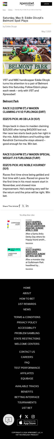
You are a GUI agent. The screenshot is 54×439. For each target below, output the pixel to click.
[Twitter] (23, 206)
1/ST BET (27, 407)
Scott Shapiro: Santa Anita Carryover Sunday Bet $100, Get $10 (35, 252)
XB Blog (10, 9)
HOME (27, 287)
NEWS (27, 309)
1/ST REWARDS (27, 304)
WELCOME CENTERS (27, 344)
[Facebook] (19, 206)
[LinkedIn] (27, 206)
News (4, 9)
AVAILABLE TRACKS (27, 386)
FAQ (27, 362)
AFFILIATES (27, 373)
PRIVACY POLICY (27, 322)
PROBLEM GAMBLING (27, 333)
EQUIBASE (27, 378)
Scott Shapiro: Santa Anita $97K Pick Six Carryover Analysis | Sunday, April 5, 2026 (35, 226)
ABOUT (27, 293)
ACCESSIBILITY (27, 327)
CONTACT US (27, 351)
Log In (46, 4)
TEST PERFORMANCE (27, 367)
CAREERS (27, 357)
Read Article (29, 243)
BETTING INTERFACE (27, 397)
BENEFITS (27, 391)
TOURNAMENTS (27, 402)
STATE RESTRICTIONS (27, 338)
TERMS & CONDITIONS (27, 317)
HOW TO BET (27, 298)
